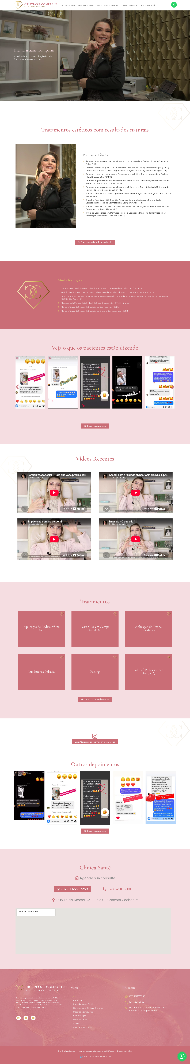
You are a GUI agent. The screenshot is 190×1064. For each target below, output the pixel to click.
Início (75, 996)
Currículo (65, 5)
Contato (115, 5)
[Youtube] (33, 1018)
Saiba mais (41, 640)
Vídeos (123, 5)
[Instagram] (18, 1018)
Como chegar (95, 5)
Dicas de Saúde (80, 1019)
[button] (17, 387)
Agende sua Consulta (82, 1027)
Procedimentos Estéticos (84, 1004)
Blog (105, 5)
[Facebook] (26, 1018)
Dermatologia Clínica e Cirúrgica (88, 1008)
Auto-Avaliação (148, 5)
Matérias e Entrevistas (83, 1012)
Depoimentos (134, 5)
